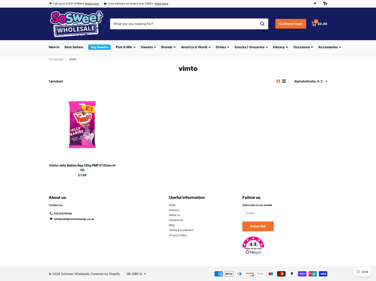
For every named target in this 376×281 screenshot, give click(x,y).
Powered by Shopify (105, 274)
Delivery (174, 210)
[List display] (284, 81)
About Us (174, 215)
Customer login (290, 23)
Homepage (56, 59)
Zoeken (262, 23)
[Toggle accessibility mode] (325, 3)
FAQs (172, 205)
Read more (92, 3)
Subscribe (258, 226)
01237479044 (63, 213)
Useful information (187, 197)
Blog (172, 225)
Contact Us (176, 220)
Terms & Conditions (181, 230)
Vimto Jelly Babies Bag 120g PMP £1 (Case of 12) (82, 167)
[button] (284, 245)
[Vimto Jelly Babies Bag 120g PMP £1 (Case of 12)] (82, 126)
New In (54, 47)
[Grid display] (278, 81)
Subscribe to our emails (257, 205)
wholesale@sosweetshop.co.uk (74, 219)
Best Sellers (74, 47)
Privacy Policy (178, 235)
